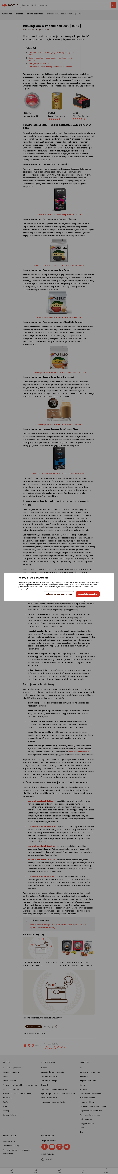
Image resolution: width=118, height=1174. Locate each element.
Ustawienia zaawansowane (59, 594)
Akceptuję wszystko (87, 594)
